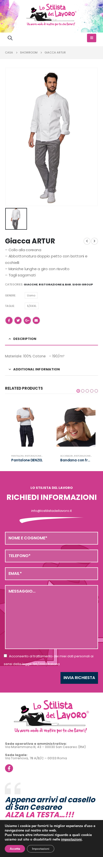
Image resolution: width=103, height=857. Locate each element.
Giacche (31, 284)
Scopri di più (38, 415)
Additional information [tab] (36, 369)
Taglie (9, 306)
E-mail (36, 320)
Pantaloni (17, 455)
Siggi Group (82, 284)
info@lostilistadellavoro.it (51, 510)
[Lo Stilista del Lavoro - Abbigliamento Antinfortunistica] (51, 15)
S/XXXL (31, 306)
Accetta (15, 849)
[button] (78, 391)
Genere (10, 295)
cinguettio (18, 320)
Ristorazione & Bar (55, 284)
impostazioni (71, 839)
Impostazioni (40, 849)
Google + (27, 320)
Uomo (31, 295)
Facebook (9, 320)
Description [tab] (24, 338)
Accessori (66, 455)
